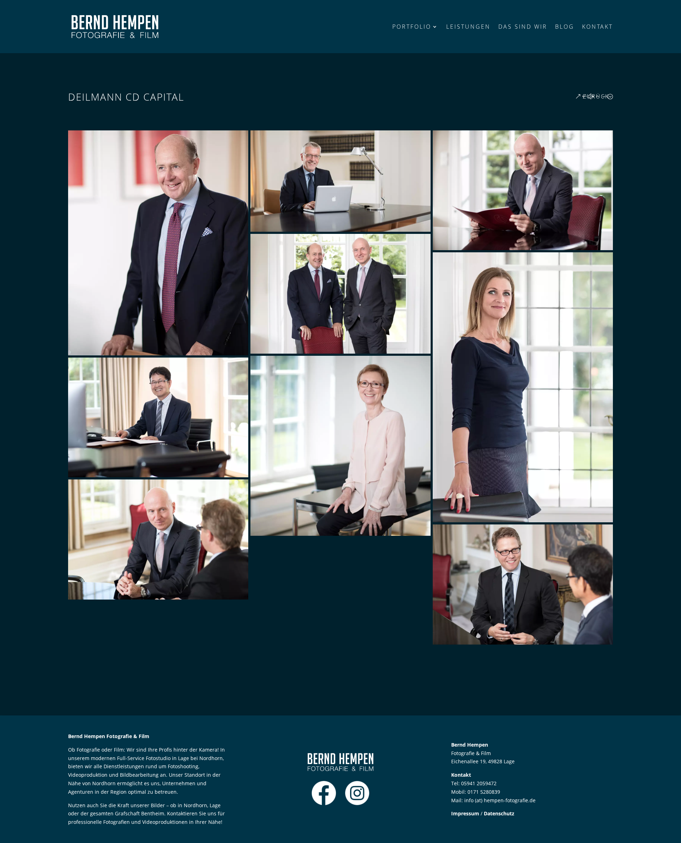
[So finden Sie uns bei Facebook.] (323, 803)
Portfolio (411, 26)
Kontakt (597, 26)
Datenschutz (499, 813)
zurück (596, 96)
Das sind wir (522, 26)
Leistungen (468, 26)
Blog (564, 26)
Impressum (465, 813)
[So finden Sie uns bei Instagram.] (357, 803)
